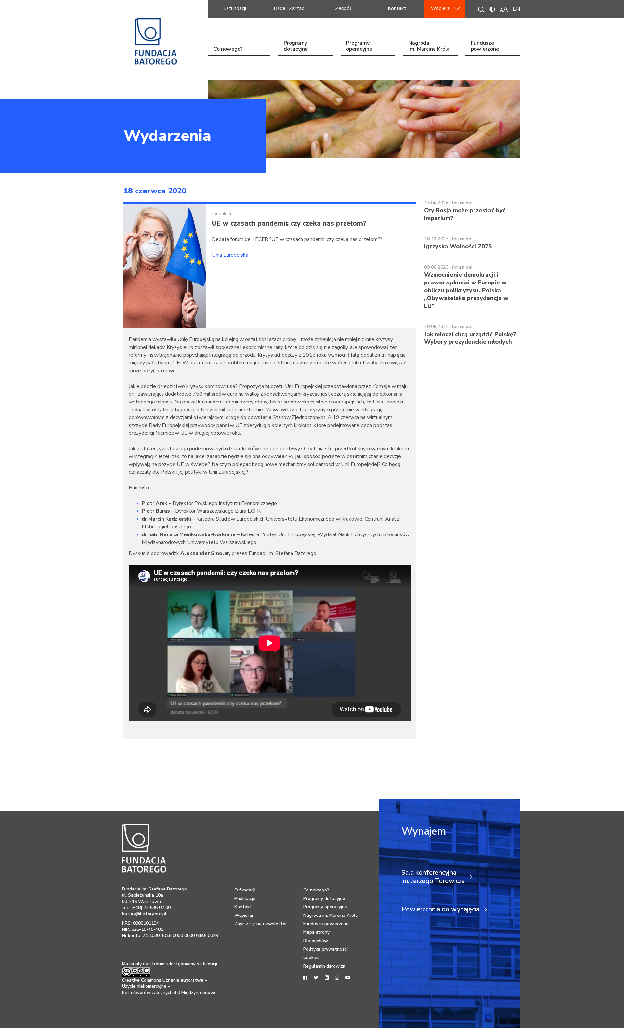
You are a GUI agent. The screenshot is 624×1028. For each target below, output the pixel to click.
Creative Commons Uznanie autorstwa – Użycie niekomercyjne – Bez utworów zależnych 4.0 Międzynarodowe (169, 986)
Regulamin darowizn (324, 966)
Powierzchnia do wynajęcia (440, 909)
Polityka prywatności (325, 949)
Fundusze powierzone (485, 47)
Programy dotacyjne (296, 47)
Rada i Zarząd (289, 8)
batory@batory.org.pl (144, 914)
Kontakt (397, 8)
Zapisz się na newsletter (260, 924)
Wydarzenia (167, 135)
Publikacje (244, 898)
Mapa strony (316, 932)
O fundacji (235, 8)
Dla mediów (315, 941)
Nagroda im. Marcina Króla (429, 47)
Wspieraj (441, 8)
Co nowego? (228, 49)
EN (516, 9)
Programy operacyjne (359, 47)
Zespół (343, 8)
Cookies (311, 958)
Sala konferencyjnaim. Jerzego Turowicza (433, 876)
